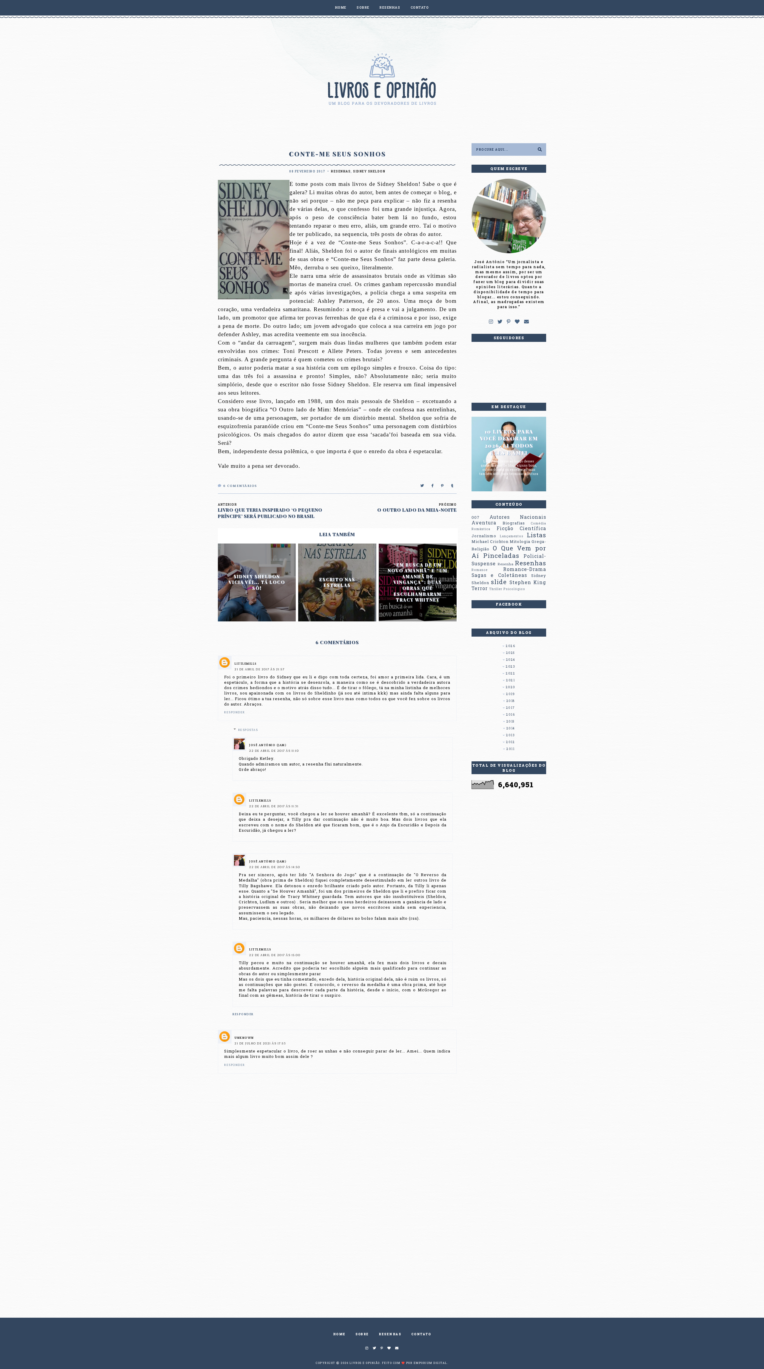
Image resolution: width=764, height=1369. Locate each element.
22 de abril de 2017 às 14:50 (274, 867)
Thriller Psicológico (507, 589)
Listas (536, 535)
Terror (480, 588)
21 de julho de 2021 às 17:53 (260, 1043)
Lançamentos (511, 536)
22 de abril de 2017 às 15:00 (274, 955)
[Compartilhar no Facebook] (433, 486)
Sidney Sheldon (369, 171)
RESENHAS (390, 7)
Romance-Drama (524, 569)
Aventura (484, 523)
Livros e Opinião (364, 1363)
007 (476, 517)
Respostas (248, 730)
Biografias (514, 523)
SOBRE (363, 7)
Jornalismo (484, 535)
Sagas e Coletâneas (499, 575)
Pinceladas (501, 555)
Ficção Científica (521, 528)
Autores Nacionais (517, 517)
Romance (480, 570)
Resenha (505, 564)
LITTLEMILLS (246, 664)
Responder (234, 712)
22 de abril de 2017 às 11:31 (273, 806)
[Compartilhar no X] (422, 486)
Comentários (240, 486)
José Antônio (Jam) (267, 745)
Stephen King (527, 582)
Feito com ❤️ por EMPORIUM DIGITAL (414, 1363)
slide (499, 582)
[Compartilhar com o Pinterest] (442, 486)
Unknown (244, 1038)
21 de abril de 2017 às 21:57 (259, 669)
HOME (340, 7)
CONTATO (420, 7)
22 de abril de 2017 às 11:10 (274, 751)
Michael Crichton (490, 541)
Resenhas (341, 171)
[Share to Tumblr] (452, 486)
